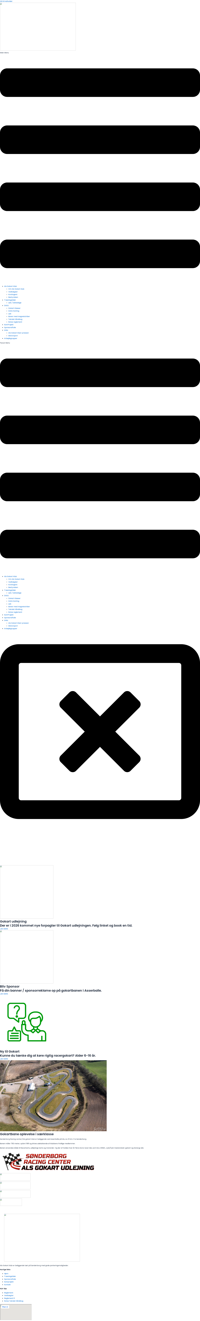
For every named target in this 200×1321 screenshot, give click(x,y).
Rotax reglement (15, 322)
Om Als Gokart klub (16, 289)
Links (6, 330)
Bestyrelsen (13, 297)
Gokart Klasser (14, 308)
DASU (6, 305)
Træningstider (10, 300)
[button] (100, 167)
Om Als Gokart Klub (16, 579)
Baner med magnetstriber (19, 316)
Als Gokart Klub (10, 286)
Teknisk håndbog (15, 319)
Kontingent (12, 294)
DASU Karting (13, 311)
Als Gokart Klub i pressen (18, 333)
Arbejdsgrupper (10, 338)
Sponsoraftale (10, 327)
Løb (9, 314)
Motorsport (13, 335)
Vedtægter (13, 292)
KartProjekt (9, 324)
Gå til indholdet (6, 1)
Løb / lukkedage (14, 303)
